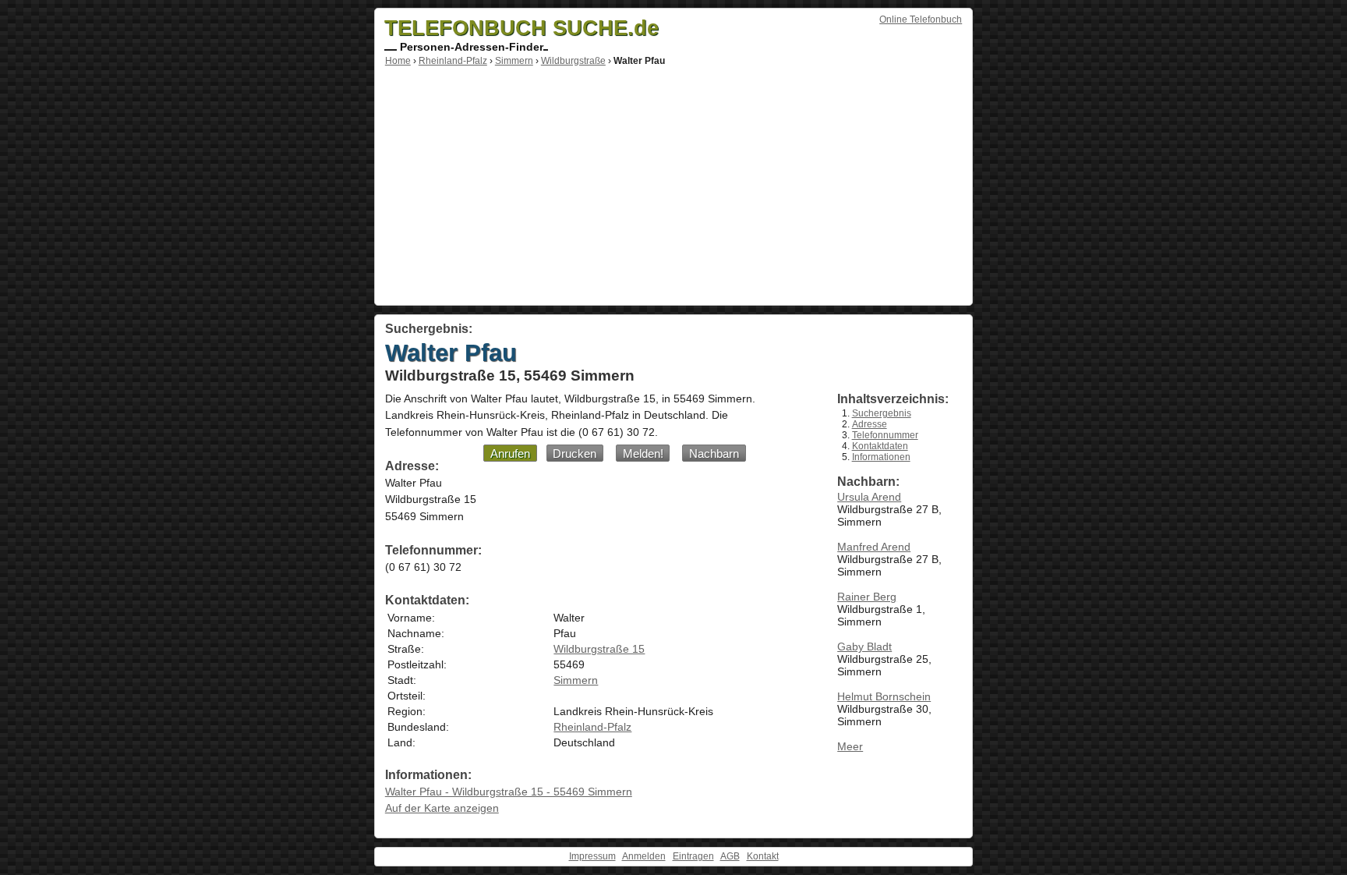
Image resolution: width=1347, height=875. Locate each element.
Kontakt (763, 856)
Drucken (574, 453)
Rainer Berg (866, 596)
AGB (730, 856)
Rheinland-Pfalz (453, 60)
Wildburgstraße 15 (599, 649)
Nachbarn (714, 453)
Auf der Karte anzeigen (442, 808)
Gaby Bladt (864, 646)
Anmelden (644, 856)
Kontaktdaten (880, 446)
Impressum (592, 856)
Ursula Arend (869, 497)
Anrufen (510, 453)
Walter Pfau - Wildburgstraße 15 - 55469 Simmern (508, 791)
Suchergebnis (881, 413)
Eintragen (693, 856)
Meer (850, 746)
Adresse (869, 424)
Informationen (881, 457)
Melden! (643, 453)
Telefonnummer (885, 435)
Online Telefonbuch (920, 19)
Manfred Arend (873, 546)
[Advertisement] (673, 183)
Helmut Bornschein (884, 696)
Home (398, 60)
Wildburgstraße (573, 60)
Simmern (514, 60)
